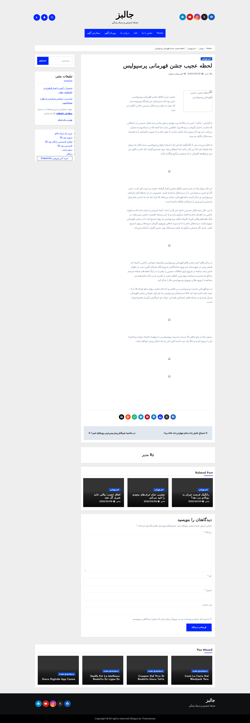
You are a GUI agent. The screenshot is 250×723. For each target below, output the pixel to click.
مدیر (207, 74)
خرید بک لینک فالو (63, 133)
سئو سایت (67, 149)
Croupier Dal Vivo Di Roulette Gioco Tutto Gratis (151, 679)
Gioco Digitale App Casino (58, 679)
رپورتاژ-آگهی (110, 33)
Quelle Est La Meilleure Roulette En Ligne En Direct (105, 679)
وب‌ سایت (207, 604)
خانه (136, 33)
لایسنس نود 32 (64, 145)
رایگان (69, 154)
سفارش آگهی (93, 33)
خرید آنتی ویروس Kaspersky (54, 158)
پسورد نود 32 (66, 137)
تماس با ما (147, 33)
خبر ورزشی (206, 59)
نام (209, 576)
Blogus (134, 718)
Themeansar (149, 718)
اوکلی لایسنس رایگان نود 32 (58, 141)
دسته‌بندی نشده (200, 671)
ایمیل (208, 590)
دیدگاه (208, 532)
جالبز (125, 15)
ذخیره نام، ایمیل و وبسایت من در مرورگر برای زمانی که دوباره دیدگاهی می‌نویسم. (171, 619)
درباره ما (125, 33)
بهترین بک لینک (65, 119)
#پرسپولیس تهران (175, 74)
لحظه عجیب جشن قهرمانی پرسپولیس (167, 66)
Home (160, 33)
